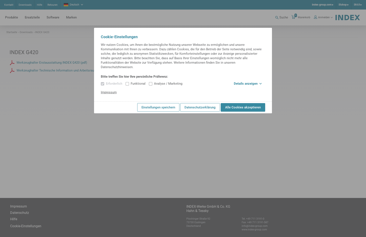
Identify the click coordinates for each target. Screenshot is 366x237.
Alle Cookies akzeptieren (243, 107)
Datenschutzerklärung (200, 107)
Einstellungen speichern (158, 107)
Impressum (109, 92)
